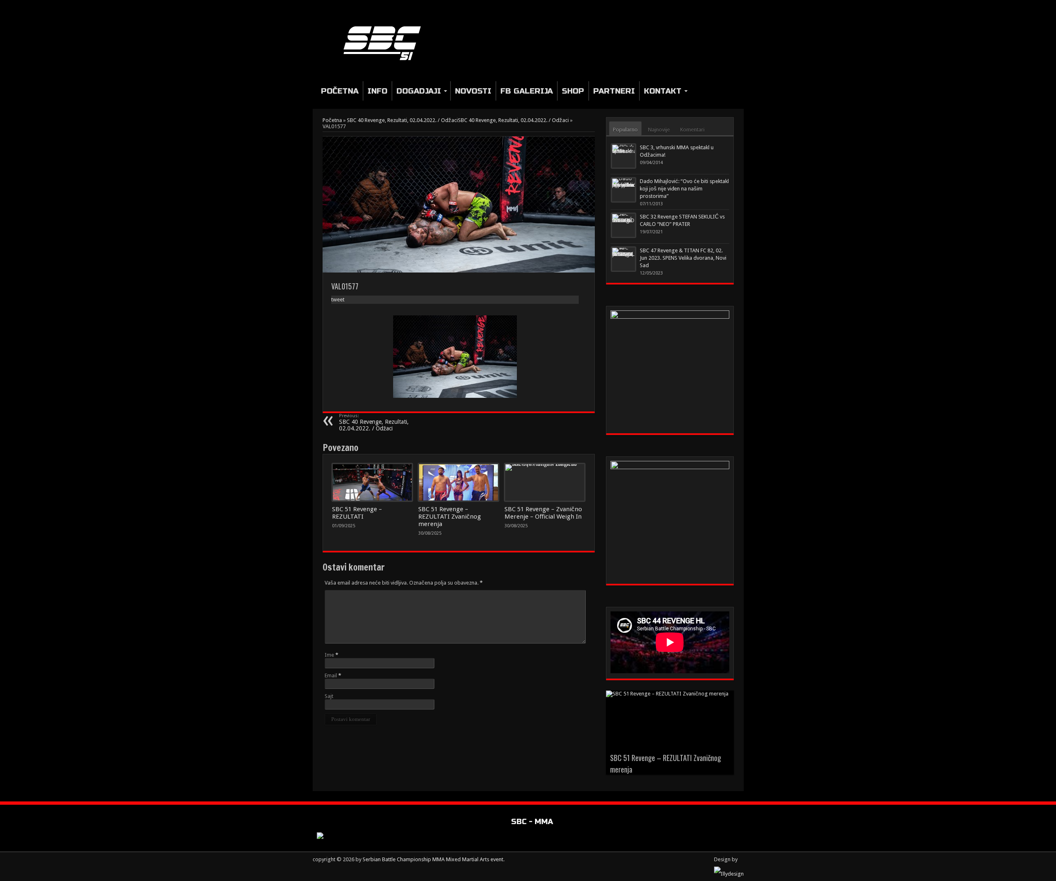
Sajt (329, 696)
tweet (337, 299)
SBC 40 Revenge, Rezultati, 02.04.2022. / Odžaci (374, 422)
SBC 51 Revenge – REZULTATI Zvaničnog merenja (449, 516)
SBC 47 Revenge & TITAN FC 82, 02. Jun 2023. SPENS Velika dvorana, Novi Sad (683, 257)
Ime (329, 655)
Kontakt (662, 91)
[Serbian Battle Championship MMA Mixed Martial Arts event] (385, 43)
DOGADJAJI (418, 91)
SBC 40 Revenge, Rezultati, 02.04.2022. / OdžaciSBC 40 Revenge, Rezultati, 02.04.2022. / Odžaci (458, 120)
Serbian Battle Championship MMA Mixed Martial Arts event (433, 859)
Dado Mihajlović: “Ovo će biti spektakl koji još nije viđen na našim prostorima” (684, 188)
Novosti (473, 91)
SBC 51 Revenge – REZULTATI (357, 512)
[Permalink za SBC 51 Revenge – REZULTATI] (372, 482)
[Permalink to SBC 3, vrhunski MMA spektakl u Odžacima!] (623, 156)
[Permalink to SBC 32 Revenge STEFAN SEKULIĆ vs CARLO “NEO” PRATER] (623, 225)
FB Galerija (526, 91)
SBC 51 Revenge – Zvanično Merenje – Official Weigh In (543, 512)
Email (331, 675)
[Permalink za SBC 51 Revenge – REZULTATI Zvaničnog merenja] (458, 482)
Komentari (692, 130)
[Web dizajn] (729, 874)
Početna (339, 91)
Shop (573, 91)
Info (377, 91)
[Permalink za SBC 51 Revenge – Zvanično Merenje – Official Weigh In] (544, 482)
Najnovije (659, 130)
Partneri (614, 91)
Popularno (625, 130)
